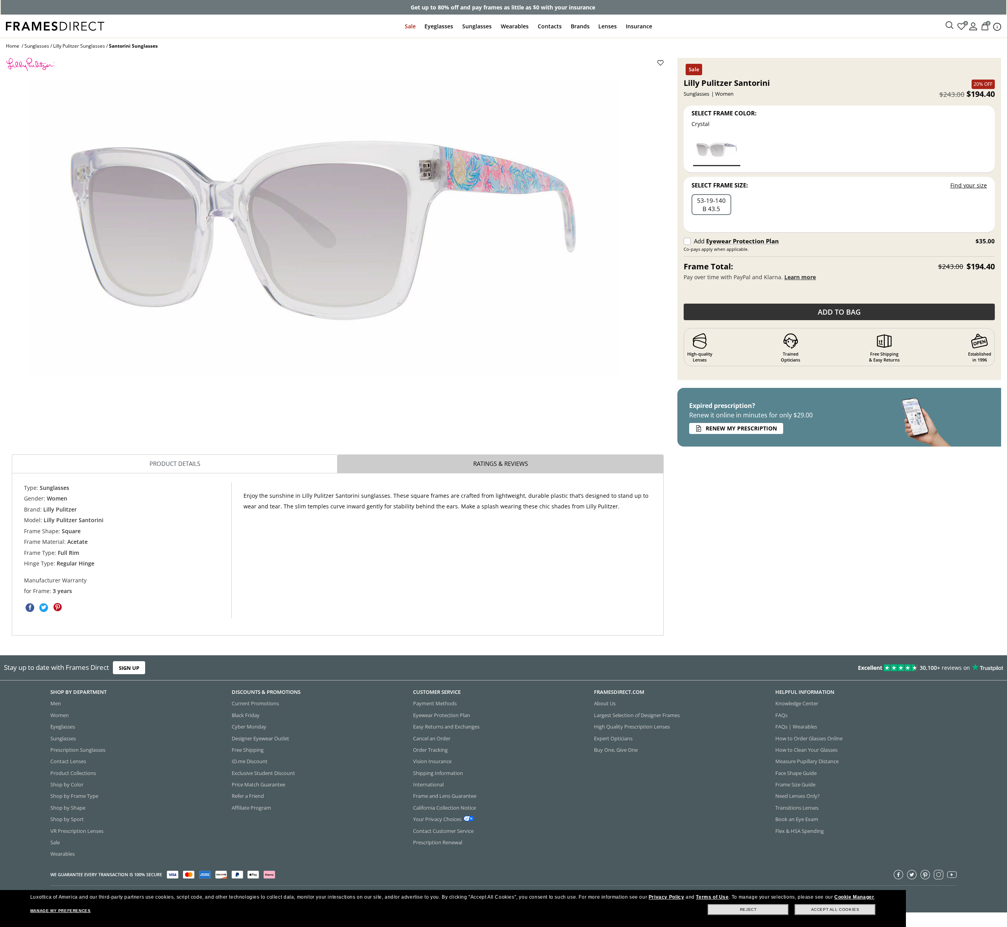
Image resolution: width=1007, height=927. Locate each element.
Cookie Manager (854, 897)
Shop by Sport (67, 819)
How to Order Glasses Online (809, 738)
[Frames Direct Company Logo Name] (55, 25)
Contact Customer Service (443, 830)
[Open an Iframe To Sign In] (973, 26)
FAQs (781, 715)
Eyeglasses (438, 26)
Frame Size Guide (795, 784)
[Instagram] (938, 874)
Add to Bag (839, 312)
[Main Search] (950, 25)
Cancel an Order (431, 738)
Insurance (639, 26)
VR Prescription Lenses (76, 830)
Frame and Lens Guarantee (444, 796)
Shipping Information (438, 773)
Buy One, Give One (616, 749)
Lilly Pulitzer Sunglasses (79, 46)
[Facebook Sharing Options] (30, 607)
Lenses (607, 26)
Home (12, 46)
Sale (410, 26)
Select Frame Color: (724, 113)
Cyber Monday (249, 726)
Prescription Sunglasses (77, 749)
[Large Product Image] (323, 227)
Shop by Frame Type (74, 796)
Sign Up (129, 667)
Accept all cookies (835, 909)
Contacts (550, 26)
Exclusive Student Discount (263, 773)
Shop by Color (66, 784)
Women (59, 715)
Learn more (800, 277)
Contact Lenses (68, 761)
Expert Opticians (613, 738)
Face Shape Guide (796, 773)
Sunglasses (477, 26)
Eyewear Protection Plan (742, 241)
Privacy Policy (666, 897)
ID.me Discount (249, 761)
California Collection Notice (444, 807)
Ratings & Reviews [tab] (500, 463)
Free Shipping (248, 749)
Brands (580, 26)
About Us (605, 703)
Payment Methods (435, 703)
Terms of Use (712, 897)
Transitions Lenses (797, 807)
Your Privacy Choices (437, 819)
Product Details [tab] (174, 463)
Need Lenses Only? (797, 796)
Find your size (968, 185)
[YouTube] (952, 874)
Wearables (515, 26)
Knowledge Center (796, 703)
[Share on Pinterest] (57, 607)
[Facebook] (898, 874)
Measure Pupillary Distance (807, 761)
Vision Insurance (432, 761)
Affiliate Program (251, 807)
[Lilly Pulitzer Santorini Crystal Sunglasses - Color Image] (716, 151)
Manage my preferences (60, 910)
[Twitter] (912, 874)
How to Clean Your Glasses (806, 749)
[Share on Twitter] (43, 607)
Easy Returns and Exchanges (446, 726)
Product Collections (73, 773)
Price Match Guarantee (258, 784)
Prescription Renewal (437, 842)
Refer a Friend (248, 796)
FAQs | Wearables (796, 726)
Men (55, 703)
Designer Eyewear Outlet (260, 738)
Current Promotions (255, 703)
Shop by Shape (67, 807)
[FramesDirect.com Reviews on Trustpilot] (795, 668)
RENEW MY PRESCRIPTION (741, 428)
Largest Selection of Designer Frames (637, 715)
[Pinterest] (925, 874)
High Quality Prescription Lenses (632, 726)
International (428, 784)
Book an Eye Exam (796, 819)
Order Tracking (430, 749)
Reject (748, 909)
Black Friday (246, 715)
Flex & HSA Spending (799, 830)
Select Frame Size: (720, 185)
